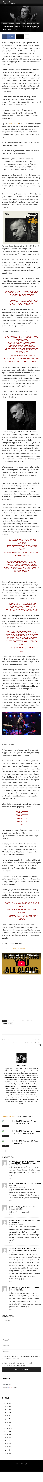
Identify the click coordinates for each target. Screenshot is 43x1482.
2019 (8, 1425)
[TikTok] (21, 1468)
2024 (8, 1410)
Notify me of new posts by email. (15, 1365)
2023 (8, 1413)
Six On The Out (13, 124)
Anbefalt (18, 23)
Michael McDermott (18, 949)
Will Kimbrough (7, 1023)
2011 (8, 1450)
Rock (38, 23)
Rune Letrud (7, 29)
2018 (8, 1428)
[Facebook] (14, 1468)
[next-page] (6, 1151)
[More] (27, 36)
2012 (8, 1447)
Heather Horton (12, 1021)
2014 (8, 1441)
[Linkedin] (21, 1107)
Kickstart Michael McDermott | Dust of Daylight (24, 1221)
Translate (14, 1387)
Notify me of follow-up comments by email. (18, 1363)
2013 (8, 1444)
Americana (11, 23)
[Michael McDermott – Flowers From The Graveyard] (7, 1123)
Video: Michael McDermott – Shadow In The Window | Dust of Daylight (24, 1249)
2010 (8, 1453)
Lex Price (22, 1021)
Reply (10, 1178)
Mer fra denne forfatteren (26, 1117)
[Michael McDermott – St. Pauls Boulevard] (7, 1143)
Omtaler (24, 23)
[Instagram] (17, 1107)
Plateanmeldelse (31, 23)
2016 (8, 1434)
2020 (8, 1422)
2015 (8, 1438)
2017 (8, 1431)
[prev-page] (3, 1151)
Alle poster (4, 23)
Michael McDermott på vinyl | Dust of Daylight (25, 1184)
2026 (8, 1403)
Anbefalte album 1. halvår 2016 (32, 1044)
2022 (8, 1416)
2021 (8, 1419)
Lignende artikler (8, 1117)
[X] (26, 1107)
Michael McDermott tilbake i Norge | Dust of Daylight (25, 1288)
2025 (8, 1406)
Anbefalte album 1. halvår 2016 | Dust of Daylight (23, 1207)
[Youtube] (28, 1468)
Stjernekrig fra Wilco (9, 1043)
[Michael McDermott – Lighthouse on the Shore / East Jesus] (7, 1133)
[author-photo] (21, 1063)
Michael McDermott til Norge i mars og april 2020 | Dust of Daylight (24, 1162)
